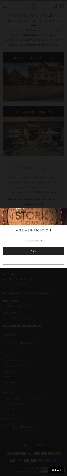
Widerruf (56, 470)
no (33, 260)
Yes (33, 251)
